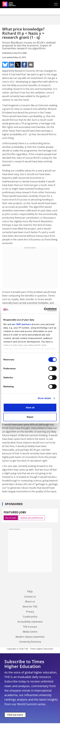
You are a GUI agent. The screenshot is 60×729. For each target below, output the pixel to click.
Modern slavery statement (30, 636)
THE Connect (30, 626)
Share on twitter (18, 65)
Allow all (30, 407)
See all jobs (10, 517)
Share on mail (31, 65)
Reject (30, 417)
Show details (44, 398)
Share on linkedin (11, 65)
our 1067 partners (21, 324)
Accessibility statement (30, 621)
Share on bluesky (5, 65)
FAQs (30, 591)
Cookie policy (30, 616)
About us (30, 601)
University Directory (30, 641)
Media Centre (30, 631)
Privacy (30, 611)
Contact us (30, 596)
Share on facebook (24, 65)
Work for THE (30, 606)
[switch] (52, 368)
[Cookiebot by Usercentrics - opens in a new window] (44, 309)
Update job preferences (31, 517)
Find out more (15, 714)
